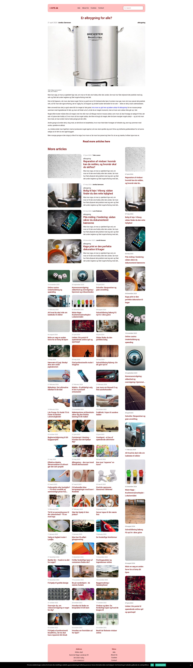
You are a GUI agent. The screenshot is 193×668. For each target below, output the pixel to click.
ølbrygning (141, 23)
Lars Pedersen (97, 211)
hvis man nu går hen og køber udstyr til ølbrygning (109, 107)
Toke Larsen (96, 155)
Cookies (93, 8)
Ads (79, 8)
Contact (101, 8)
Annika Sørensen (64, 23)
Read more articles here (96, 141)
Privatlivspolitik (160, 665)
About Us (85, 8)
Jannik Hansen (101, 240)
